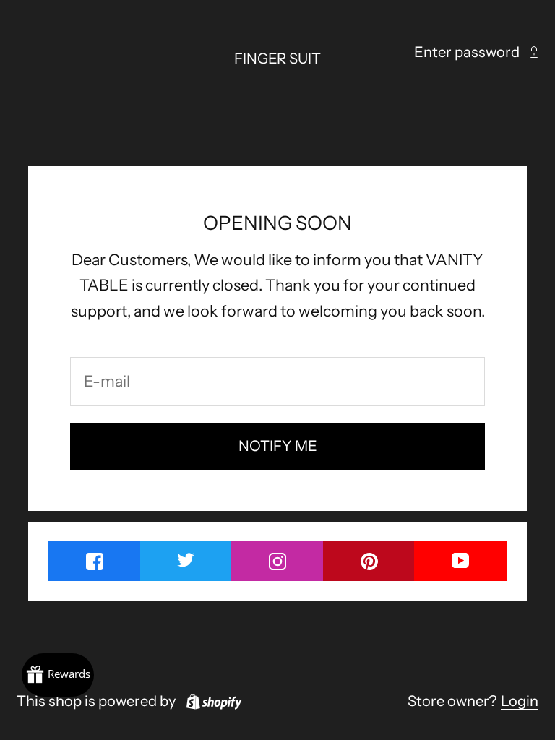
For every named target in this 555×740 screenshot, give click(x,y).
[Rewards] (58, 675)
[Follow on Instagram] (277, 561)
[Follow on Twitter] (186, 559)
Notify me (277, 446)
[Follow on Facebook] (94, 561)
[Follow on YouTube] (460, 560)
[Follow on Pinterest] (369, 561)
